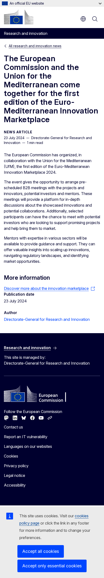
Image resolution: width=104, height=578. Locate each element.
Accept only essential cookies (52, 565)
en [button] (83, 19)
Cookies (11, 456)
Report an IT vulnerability (25, 436)
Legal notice (14, 475)
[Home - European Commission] (18, 17)
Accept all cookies (40, 551)
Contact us (13, 427)
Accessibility (15, 485)
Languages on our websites (28, 446)
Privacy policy (16, 465)
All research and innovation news (35, 46)
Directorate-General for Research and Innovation (47, 319)
